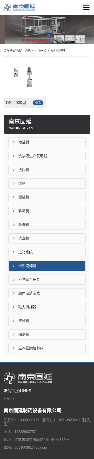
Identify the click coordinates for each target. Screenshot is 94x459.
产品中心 (41, 50)
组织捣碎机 (58, 50)
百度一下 (9, 399)
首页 (28, 50)
